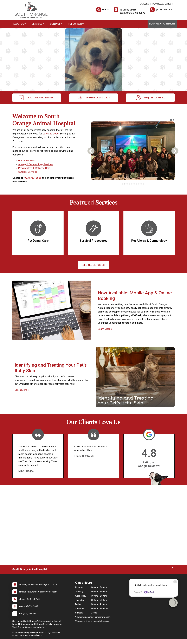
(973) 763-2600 (32, 177)
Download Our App (163, 3)
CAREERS (144, 3)
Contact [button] (55, 23)
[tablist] (133, 184)
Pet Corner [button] (75, 23)
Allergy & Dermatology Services (35, 164)
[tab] (122, 184)
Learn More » (105, 328)
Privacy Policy (18, 635)
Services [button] (37, 23)
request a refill (154, 97)
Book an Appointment (162, 23)
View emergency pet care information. (93, 617)
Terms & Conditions (33, 635)
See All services (94, 265)
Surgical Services (27, 171)
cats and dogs (51, 133)
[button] (173, 602)
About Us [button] (19, 23)
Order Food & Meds (98, 97)
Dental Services (26, 160)
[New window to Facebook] (172, 570)
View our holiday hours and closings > (92, 621)
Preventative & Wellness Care (34, 168)
